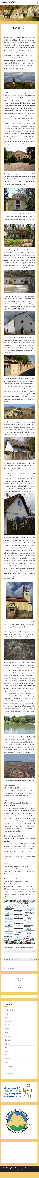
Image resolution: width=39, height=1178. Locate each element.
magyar (6, 951)
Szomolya (8, 1066)
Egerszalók (8, 1040)
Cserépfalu (8, 1021)
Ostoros (7, 1059)
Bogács (7, 1014)
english (21, 951)
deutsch (35, 951)
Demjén (7, 1029)
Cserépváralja (9, 1025)
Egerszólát (8, 1044)
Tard (6, 1070)
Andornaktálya (10, 1010)
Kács (6, 1047)
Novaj (7, 1055)
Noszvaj (7, 1051)
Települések (10, 969)
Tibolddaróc (9, 1074)
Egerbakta (8, 1036)
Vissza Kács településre (11, 959)
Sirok (6, 1062)
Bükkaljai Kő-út (8, 2)
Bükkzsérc (8, 1017)
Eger (6, 1032)
